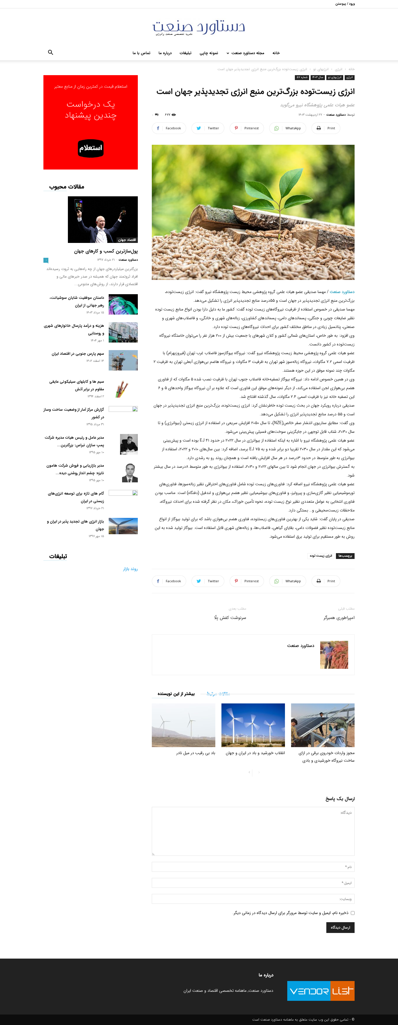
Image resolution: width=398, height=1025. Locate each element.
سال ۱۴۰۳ (317, 77)
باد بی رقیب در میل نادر (195, 753)
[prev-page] (259, 773)
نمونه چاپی (209, 53)
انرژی (338, 69)
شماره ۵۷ (302, 77)
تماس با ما (141, 53)
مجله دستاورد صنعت (247, 53)
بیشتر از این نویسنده (176, 693)
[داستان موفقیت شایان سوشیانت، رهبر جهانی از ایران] (123, 304)
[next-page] (249, 773)
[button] (50, 53)
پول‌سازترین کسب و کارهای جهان (106, 251)
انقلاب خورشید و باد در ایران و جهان (255, 753)
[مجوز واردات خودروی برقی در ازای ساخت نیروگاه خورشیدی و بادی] (323, 725)
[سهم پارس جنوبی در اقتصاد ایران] (123, 360)
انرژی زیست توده (321, 555)
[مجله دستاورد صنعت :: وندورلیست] (199, 27)
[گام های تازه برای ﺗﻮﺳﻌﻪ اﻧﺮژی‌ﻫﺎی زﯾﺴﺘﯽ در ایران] (123, 498)
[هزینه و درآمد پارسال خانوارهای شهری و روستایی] (123, 332)
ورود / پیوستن (345, 3)
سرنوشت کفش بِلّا (230, 617)
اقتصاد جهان (127, 240)
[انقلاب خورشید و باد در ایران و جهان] (253, 725)
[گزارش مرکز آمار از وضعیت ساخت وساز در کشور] (123, 415)
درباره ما (165, 53)
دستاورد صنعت (336, 114)
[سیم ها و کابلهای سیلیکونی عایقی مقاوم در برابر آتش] (123, 388)
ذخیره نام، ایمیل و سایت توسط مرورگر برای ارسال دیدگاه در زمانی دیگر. (290, 913)
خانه (276, 53)
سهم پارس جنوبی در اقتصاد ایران (78, 354)
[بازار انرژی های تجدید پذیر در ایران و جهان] (123, 526)
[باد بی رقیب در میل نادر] (183, 725)
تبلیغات (185, 53)
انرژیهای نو (321, 69)
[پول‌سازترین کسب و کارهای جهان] (90, 219)
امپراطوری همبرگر (339, 617)
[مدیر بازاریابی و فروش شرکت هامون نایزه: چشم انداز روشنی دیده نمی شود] (130, 472)
